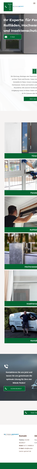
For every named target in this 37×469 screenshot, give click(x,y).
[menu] (34, 3)
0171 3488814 (28, 445)
